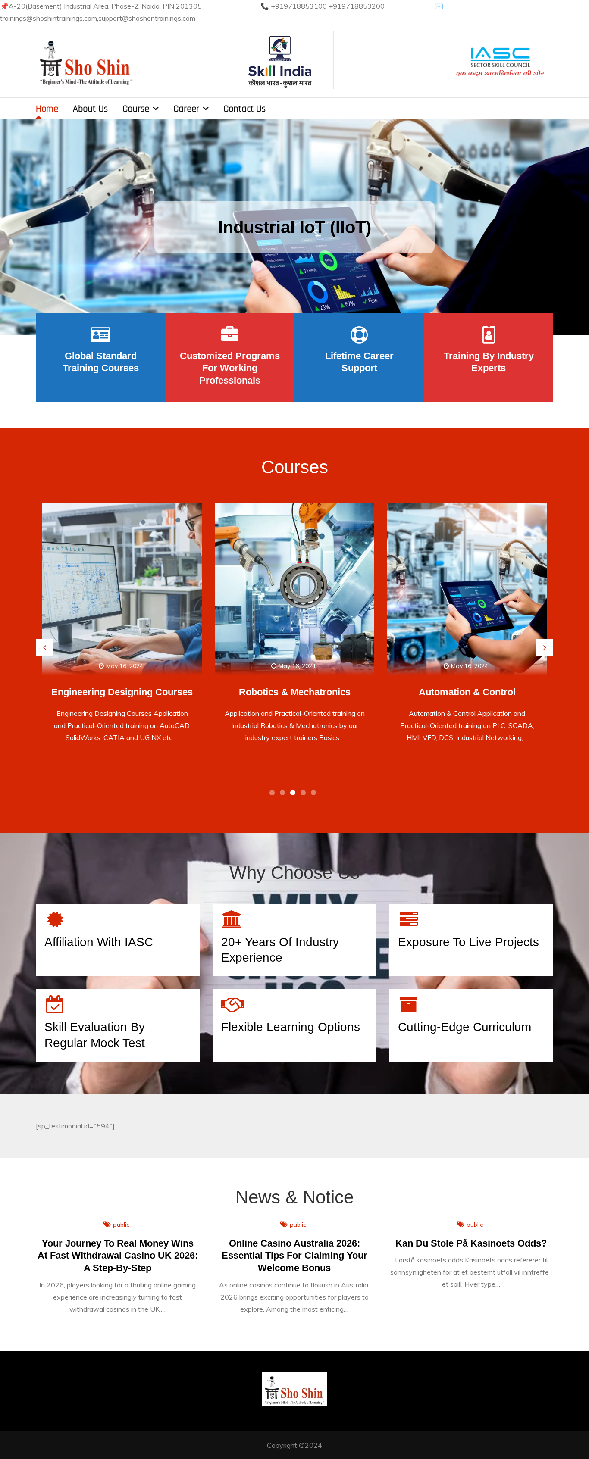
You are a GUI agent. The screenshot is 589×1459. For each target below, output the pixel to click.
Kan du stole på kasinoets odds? (471, 1243)
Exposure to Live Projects (468, 942)
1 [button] (273, 794)
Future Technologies (468, 692)
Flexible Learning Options (290, 1027)
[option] (294, 227)
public (121, 1224)
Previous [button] (44, 647)
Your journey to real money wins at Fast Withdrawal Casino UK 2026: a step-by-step (118, 1255)
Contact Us (244, 109)
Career (186, 109)
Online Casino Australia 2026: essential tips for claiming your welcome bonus (294, 1255)
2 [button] (284, 794)
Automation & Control (295, 692)
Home (47, 109)
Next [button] (544, 647)
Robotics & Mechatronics (123, 692)
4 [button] (305, 794)
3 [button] (294, 794)
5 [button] (315, 794)
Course (135, 109)
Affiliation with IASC (98, 942)
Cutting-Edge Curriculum (464, 1027)
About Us (90, 109)
